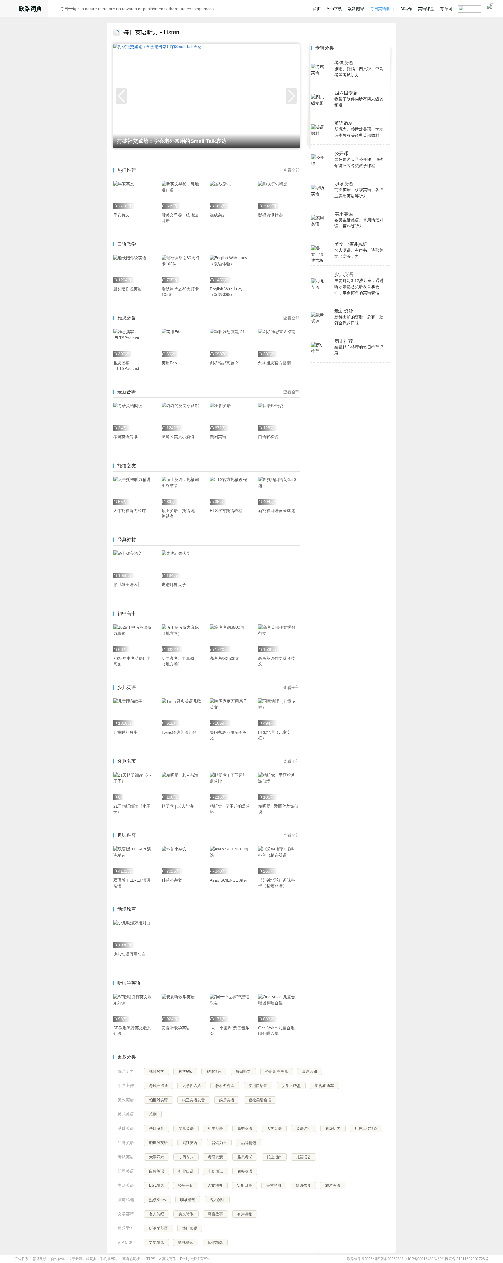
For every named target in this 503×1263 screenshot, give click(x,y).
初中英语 (215, 1128)
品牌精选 (248, 1143)
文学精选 (156, 1242)
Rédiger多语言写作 (195, 1259)
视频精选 (214, 1071)
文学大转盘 (291, 1085)
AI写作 (406, 8)
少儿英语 (186, 1128)
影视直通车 (324, 1085)
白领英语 (156, 1171)
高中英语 (244, 1128)
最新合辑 (309, 1071)
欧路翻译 (356, 8)
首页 (317, 8)
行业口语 (186, 1171)
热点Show (157, 1200)
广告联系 (22, 1259)
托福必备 (303, 1157)
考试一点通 (158, 1085)
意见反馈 (40, 1259)
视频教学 (156, 1071)
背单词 (446, 8)
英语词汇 (303, 1128)
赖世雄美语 (158, 1100)
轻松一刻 (185, 1185)
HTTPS (149, 1259)
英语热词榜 (131, 1259)
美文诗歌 (186, 1214)
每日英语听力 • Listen (151, 32)
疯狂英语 (189, 1143)
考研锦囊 (215, 1157)
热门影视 (189, 1228)
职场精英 (187, 1200)
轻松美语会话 (260, 1100)
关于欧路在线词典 (83, 1259)
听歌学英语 (158, 1228)
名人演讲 (217, 1200)
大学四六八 (191, 1085)
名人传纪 (156, 1214)
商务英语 (244, 1171)
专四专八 (186, 1157)
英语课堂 (426, 8)
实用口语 (244, 1185)
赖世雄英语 (158, 1143)
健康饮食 (303, 1185)
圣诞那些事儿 (276, 1071)
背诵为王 (219, 1143)
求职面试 (215, 1171)
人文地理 (215, 1185)
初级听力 (333, 1128)
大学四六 (156, 1157)
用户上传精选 (366, 1128)
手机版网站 (108, 1259)
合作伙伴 (58, 1259)
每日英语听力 (382, 8)
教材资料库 (224, 1085)
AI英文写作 (167, 1259)
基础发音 (156, 1128)
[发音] (56, 10)
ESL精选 (156, 1185)
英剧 (153, 1114)
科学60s (185, 1071)
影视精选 (185, 1242)
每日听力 (243, 1071)
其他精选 (215, 1242)
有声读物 (244, 1214)
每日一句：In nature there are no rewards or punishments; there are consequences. (137, 8)
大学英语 (274, 1128)
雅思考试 (244, 1157)
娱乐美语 (226, 1100)
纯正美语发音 (193, 1100)
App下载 (334, 8)
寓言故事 (215, 1214)
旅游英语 (332, 1185)
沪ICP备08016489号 (421, 1259)
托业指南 (274, 1157)
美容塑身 (273, 1185)
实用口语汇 (258, 1085)
